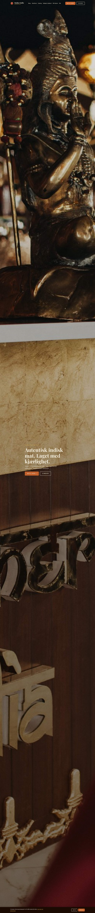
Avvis (74, 910)
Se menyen (45, 473)
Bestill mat (34, 3)
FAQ (60, 3)
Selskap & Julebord (47, 3)
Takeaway (80, 3)
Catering (40, 3)
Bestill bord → (31, 473)
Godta (81, 910)
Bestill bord (70, 3)
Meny (29, 3)
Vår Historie (55, 3)
